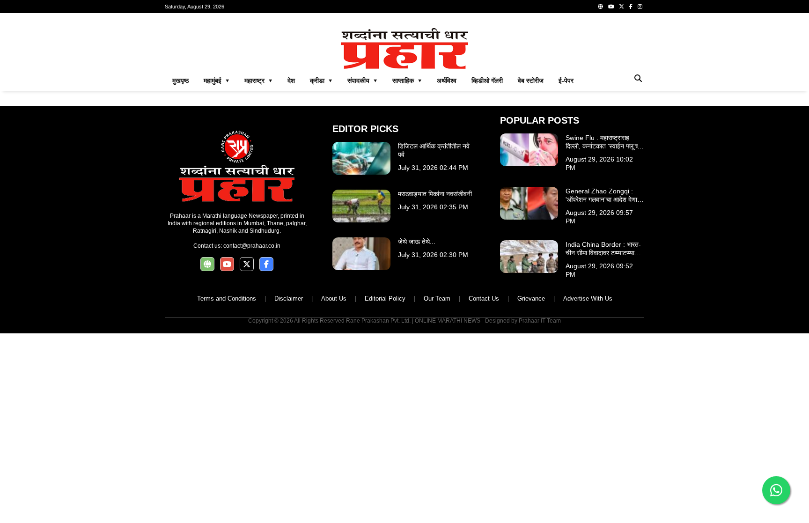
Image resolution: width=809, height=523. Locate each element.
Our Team (437, 298)
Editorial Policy (385, 298)
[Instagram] (640, 6)
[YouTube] (611, 6)
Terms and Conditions (226, 298)
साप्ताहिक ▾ (407, 80)
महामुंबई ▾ (216, 80)
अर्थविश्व (446, 80)
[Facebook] (630, 6)
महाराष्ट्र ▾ (258, 80)
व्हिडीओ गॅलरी (487, 80)
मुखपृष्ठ (180, 80)
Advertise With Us (587, 298)
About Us (333, 298)
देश (291, 80)
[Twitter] (621, 6)
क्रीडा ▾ (321, 80)
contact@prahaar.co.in (251, 246)
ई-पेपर (566, 80)
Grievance (531, 298)
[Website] (600, 6)
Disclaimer (288, 298)
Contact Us (484, 298)
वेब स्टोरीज (531, 80)
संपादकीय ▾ (362, 80)
